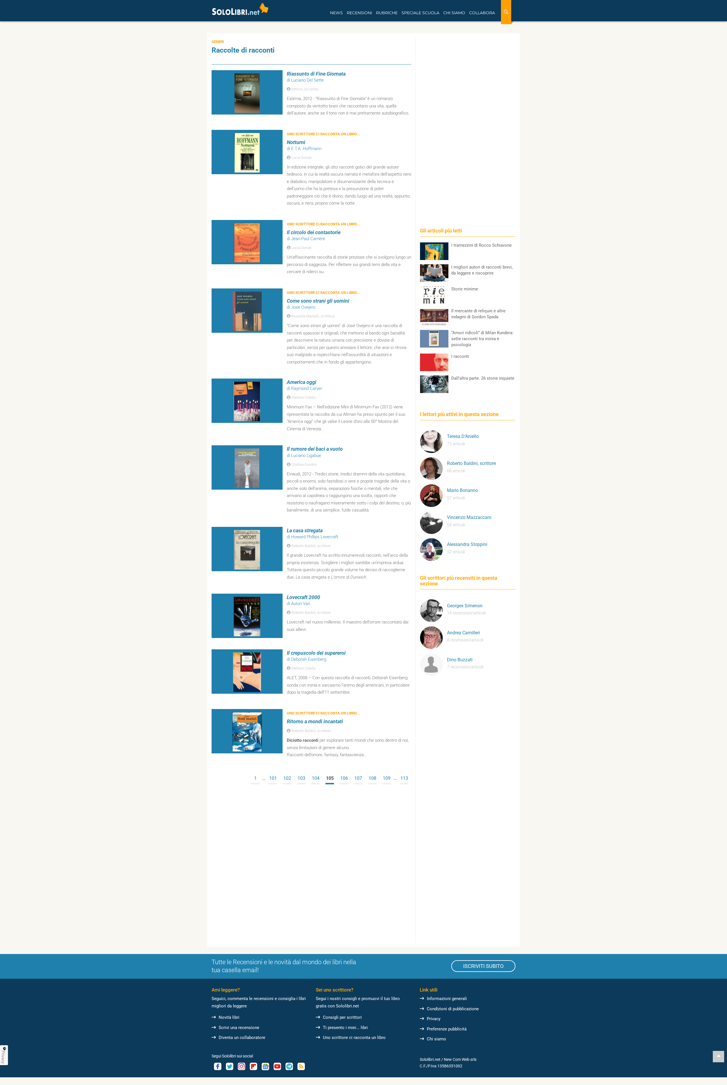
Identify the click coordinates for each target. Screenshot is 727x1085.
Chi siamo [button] (454, 12)
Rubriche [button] (387, 12)
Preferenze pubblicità (447, 1029)
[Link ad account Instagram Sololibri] (241, 1066)
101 (273, 778)
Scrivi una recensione (239, 1027)
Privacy (433, 1018)
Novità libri (229, 1017)
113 (404, 778)
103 (301, 778)
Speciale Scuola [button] (420, 12)
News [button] (336, 12)
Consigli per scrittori (342, 1017)
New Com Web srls (460, 1059)
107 (358, 778)
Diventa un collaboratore (242, 1037)
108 (372, 778)
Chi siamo (436, 1039)
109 (386, 778)
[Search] (506, 12)
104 (315, 778)
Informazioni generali (447, 998)
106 (344, 778)
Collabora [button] (482, 12)
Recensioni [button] (359, 12)
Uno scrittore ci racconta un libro (354, 1037)
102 (287, 778)
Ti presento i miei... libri (345, 1027)
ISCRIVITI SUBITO (483, 966)
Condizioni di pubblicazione (453, 1008)
